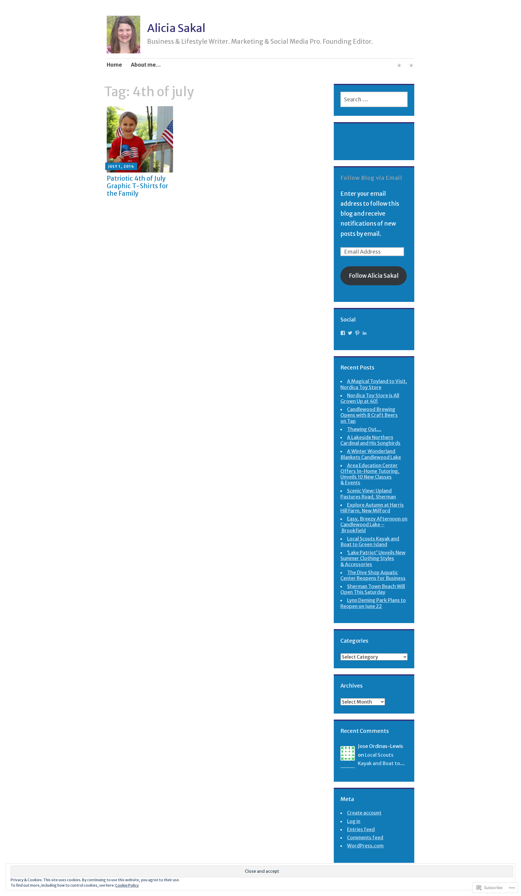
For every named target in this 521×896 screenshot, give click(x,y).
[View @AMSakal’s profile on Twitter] (350, 333)
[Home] (411, 66)
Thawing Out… (364, 429)
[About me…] (399, 66)
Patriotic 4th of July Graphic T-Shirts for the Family (137, 186)
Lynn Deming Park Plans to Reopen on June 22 (373, 603)
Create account (364, 813)
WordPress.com (365, 846)
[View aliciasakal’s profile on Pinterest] (357, 333)
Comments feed (365, 837)
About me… (146, 65)
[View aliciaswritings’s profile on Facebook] (342, 333)
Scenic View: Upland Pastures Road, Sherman (368, 493)
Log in (353, 821)
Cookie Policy (127, 885)
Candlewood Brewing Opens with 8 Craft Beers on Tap (369, 415)
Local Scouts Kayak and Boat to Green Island (369, 541)
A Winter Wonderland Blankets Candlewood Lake (370, 454)
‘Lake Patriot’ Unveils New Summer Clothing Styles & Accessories (373, 558)
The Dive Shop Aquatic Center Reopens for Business (373, 575)
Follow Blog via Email (371, 177)
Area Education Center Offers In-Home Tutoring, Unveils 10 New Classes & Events (369, 474)
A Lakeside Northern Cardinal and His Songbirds (370, 440)
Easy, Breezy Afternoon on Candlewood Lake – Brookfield (373, 524)
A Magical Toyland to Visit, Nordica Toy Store (373, 384)
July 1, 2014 (121, 166)
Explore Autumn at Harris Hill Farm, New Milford (372, 508)
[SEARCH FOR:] (373, 99)
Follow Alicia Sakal (374, 275)
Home (114, 65)
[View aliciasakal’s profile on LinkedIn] (364, 333)
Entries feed (361, 829)
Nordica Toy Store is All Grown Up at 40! (369, 398)
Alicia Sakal (176, 28)
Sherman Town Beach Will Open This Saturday (372, 589)
